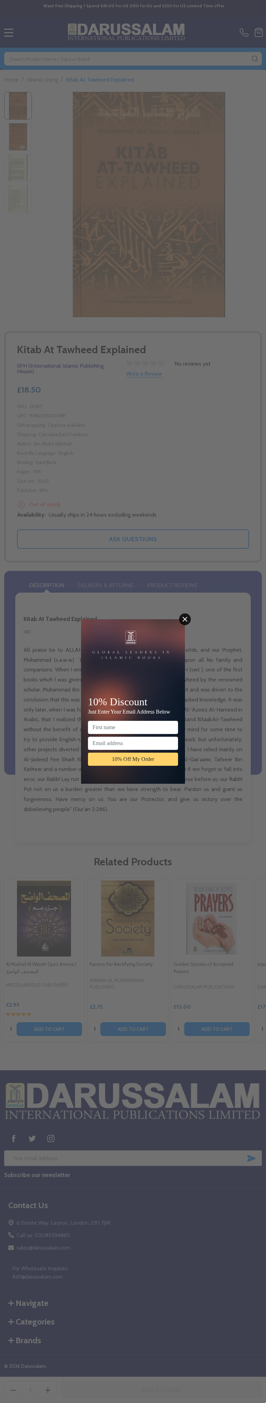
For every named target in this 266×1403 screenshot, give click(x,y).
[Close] (185, 619)
